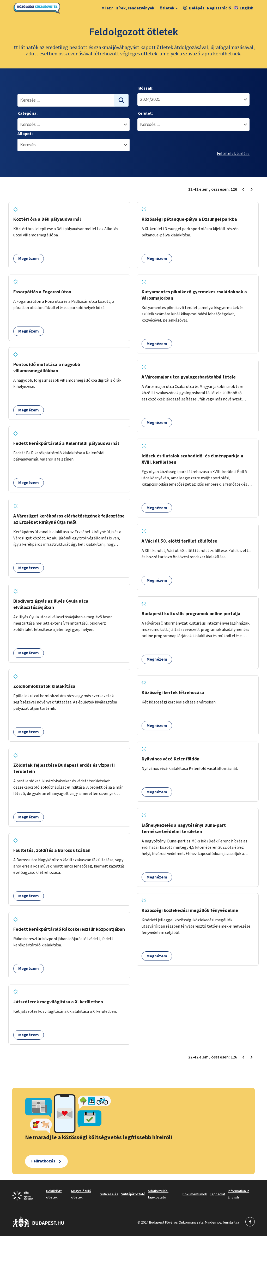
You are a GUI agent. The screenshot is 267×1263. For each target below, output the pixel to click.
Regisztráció (219, 8)
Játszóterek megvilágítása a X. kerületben (58, 1002)
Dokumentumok (195, 1194)
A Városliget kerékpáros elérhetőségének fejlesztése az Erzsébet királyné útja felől (69, 519)
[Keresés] (121, 100)
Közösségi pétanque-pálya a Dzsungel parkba (189, 219)
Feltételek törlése (233, 153)
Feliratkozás (43, 1161)
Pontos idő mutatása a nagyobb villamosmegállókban (46, 367)
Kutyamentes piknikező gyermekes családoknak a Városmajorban (194, 295)
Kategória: (27, 113)
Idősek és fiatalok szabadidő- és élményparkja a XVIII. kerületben (192, 459)
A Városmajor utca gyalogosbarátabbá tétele (189, 377)
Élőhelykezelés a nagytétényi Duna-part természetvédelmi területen (184, 828)
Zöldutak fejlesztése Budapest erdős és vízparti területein (64, 768)
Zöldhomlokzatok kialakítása (44, 686)
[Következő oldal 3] (251, 189)
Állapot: (25, 134)
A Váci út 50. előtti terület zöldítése (179, 541)
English (246, 8)
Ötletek (167, 8)
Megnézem (28, 258)
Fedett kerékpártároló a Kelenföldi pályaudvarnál (66, 443)
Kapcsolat (217, 1194)
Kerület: (145, 113)
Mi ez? (107, 8)
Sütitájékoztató (133, 1194)
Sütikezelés (109, 1194)
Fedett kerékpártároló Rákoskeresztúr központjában (69, 929)
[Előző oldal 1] (243, 189)
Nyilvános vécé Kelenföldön (170, 759)
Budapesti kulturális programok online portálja (191, 613)
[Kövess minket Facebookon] (38, 1226)
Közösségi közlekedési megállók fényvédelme (190, 910)
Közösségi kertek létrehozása (173, 692)
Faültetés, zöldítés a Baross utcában (51, 850)
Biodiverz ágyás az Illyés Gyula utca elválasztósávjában (50, 604)
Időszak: (145, 88)
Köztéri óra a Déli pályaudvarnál (47, 219)
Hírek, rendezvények (135, 8)
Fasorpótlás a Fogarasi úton (42, 292)
